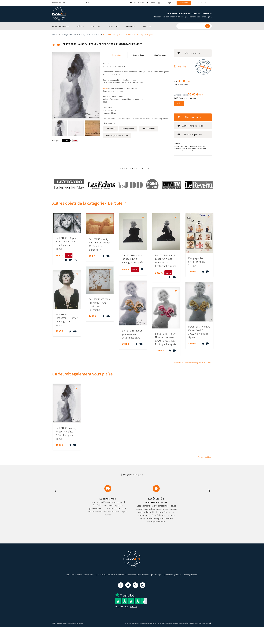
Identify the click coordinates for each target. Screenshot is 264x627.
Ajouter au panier (193, 117)
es (209, 3)
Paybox (196, 623)
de (202, 3)
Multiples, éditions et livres (117, 135)
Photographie (84, 34)
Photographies (128, 128)
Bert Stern (96, 34)
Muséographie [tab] (160, 55)
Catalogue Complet (68, 34)
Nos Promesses (144, 574)
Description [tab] (116, 55)
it (205, 3)
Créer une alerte (192, 53)
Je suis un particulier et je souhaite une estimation (116, 574)
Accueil (55, 34)
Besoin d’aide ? (90, 574)
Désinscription (157, 574)
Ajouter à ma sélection (193, 125)
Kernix (208, 623)
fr (194, 3)
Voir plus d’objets (204, 457)
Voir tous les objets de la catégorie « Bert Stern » (192, 362)
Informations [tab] (138, 55)
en (198, 3)
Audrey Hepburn (148, 128)
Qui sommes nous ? (74, 574)
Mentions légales (171, 574)
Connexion (184, 3)
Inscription (169, 3)
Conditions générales (188, 574)
